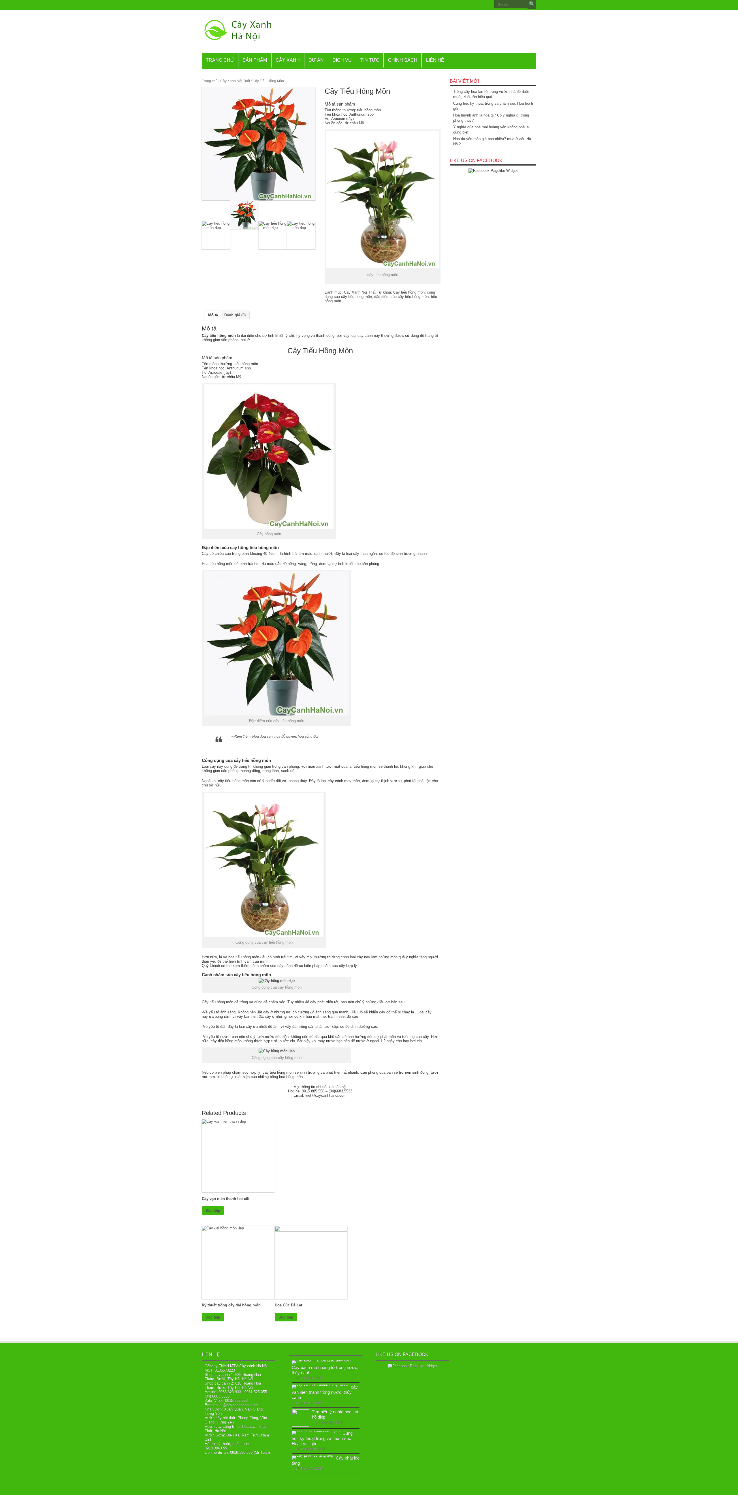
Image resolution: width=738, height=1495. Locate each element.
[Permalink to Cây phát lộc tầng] (312, 1455)
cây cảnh (365, 335)
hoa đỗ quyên (285, 737)
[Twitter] (460, 4)
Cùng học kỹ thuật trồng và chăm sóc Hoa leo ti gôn (322, 1438)
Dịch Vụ (342, 60)
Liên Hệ (435, 60)
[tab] (213, 315)
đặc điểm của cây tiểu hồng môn (401, 296)
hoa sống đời (307, 737)
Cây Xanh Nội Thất (235, 81)
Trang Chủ (220, 60)
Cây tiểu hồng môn (409, 292)
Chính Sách (402, 60)
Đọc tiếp (213, 1210)
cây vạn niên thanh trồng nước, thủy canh (325, 1392)
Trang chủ (210, 81)
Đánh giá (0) (235, 315)
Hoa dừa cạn (262, 737)
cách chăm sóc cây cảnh (272, 966)
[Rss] (446, 4)
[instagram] (488, 4)
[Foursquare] (481, 4)
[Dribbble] (474, 4)
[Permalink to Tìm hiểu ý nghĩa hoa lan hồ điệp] (300, 1425)
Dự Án (316, 60)
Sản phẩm (254, 60)
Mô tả (213, 315)
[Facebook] (453, 4)
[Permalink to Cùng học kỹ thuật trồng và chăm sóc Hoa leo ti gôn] (316, 1430)
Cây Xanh (288, 60)
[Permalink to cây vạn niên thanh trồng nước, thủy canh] (320, 1384)
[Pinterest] (467, 4)
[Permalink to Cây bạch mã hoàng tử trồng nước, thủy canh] (322, 1360)
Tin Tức (369, 60)
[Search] (532, 4)
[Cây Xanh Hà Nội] (241, 39)
